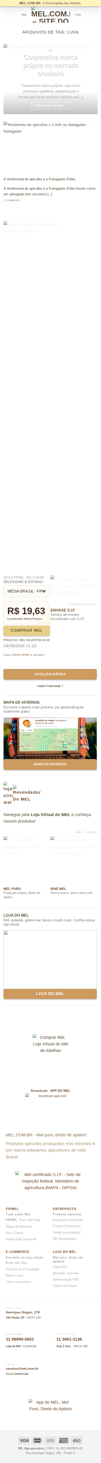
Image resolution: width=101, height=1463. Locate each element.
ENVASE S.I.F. (62, 610)
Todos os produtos (18, 1282)
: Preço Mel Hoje (23, 1220)
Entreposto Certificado (68, 1220)
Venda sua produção (67, 1232)
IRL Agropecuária (64, 1238)
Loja (78, 14)
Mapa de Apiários (19, 1226)
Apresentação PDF (66, 1279)
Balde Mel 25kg (16, 1263)
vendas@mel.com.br (22, 1368)
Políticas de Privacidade (22, 1269)
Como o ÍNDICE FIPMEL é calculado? (24, 655)
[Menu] (7, 14)
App (24, 14)
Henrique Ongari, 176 (23, 1312)
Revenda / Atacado (66, 1273)
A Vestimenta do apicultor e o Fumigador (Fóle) (39, 179)
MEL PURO (12, 889)
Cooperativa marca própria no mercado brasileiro (50, 65)
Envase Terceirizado (67, 1226)
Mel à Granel (14, 1233)
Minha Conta (14, 1275)
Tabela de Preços (65, 1286)
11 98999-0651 (20, 1339)
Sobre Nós (60, 1267)
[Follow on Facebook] (46, 1389)
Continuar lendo (50, 105)
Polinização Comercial (21, 1239)
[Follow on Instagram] (94, 14)
